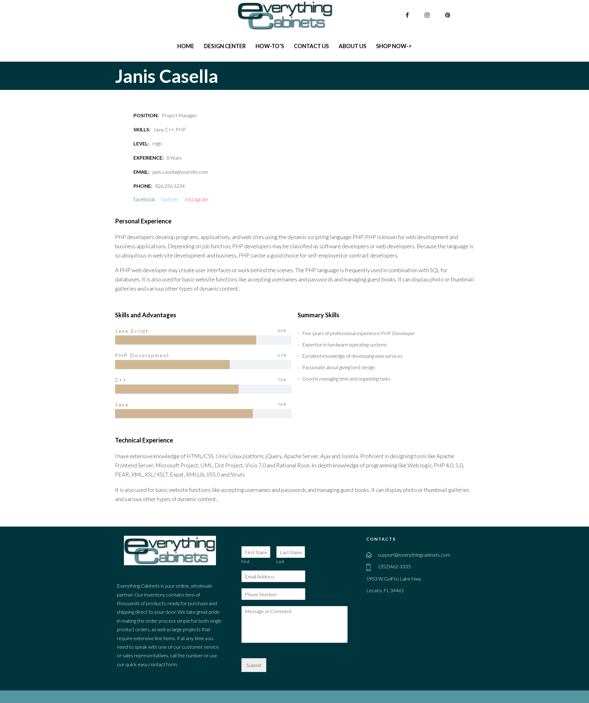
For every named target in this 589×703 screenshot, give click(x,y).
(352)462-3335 (394, 566)
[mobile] (369, 567)
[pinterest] (448, 15)
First (245, 561)
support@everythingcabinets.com (414, 555)
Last (280, 561)
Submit (253, 665)
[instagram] (428, 15)
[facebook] (408, 15)
